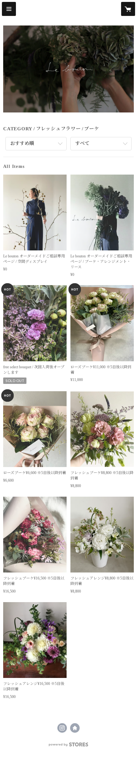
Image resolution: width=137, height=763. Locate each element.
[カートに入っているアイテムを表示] (128, 9)
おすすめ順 (22, 143)
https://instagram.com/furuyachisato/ (62, 728)
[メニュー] (9, 9)
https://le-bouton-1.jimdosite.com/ (75, 728)
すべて (82, 143)
